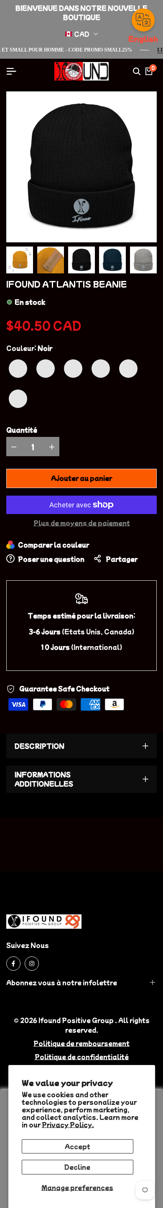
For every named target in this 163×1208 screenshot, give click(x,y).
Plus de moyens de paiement (81, 523)
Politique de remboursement (81, 1043)
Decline (77, 1167)
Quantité (21, 430)
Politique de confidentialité (82, 1056)
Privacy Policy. (68, 1124)
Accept (77, 1146)
